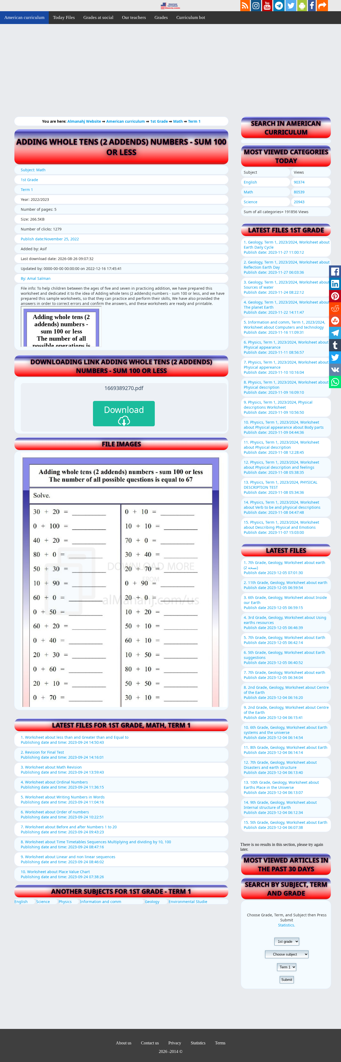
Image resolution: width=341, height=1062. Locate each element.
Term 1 (194, 121)
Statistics (198, 1043)
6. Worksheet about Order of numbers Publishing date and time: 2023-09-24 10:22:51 (62, 814)
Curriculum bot (190, 17)
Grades (161, 17)
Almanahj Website (84, 121)
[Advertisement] (160, 74)
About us (123, 1043)
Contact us (150, 1043)
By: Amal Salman (36, 278)
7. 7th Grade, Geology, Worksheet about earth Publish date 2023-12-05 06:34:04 (284, 675)
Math (178, 121)
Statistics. (286, 925)
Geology (152, 901)
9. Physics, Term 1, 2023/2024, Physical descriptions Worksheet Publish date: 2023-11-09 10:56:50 (278, 407)
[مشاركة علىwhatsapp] (335, 382)
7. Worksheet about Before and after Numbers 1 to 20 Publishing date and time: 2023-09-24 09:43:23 (69, 829)
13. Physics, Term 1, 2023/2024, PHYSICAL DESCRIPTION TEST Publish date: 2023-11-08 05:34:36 (280, 487)
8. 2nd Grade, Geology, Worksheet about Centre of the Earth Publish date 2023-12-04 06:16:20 (286, 692)
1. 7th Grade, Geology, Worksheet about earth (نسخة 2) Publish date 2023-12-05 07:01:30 (284, 567)
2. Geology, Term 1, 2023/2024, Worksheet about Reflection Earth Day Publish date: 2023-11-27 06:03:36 (287, 267)
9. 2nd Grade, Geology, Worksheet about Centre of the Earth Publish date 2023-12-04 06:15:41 (286, 712)
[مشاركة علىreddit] (335, 308)
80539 (299, 191)
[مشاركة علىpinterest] (335, 296)
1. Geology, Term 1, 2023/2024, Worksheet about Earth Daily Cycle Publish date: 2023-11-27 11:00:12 (287, 247)
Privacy (174, 1043)
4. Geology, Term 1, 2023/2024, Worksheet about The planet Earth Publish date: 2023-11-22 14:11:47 (287, 307)
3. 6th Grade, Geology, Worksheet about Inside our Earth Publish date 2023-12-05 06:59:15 (285, 602)
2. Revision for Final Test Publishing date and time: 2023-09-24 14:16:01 (62, 755)
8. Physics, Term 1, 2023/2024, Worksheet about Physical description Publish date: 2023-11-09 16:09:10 (286, 387)
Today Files (64, 17)
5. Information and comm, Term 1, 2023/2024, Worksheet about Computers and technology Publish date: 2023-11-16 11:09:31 (284, 327)
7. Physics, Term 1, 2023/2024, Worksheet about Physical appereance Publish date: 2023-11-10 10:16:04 (286, 367)
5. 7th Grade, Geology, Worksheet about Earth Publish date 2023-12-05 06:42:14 (284, 640)
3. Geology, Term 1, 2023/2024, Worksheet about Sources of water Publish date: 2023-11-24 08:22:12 (287, 287)
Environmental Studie (188, 901)
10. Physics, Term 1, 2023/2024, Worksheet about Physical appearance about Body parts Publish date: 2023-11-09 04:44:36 (284, 427)
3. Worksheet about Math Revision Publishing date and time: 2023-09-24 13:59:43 (62, 770)
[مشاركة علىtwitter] (335, 357)
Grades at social (98, 17)
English (21, 901)
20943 (299, 201)
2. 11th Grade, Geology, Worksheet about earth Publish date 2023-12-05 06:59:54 (285, 585)
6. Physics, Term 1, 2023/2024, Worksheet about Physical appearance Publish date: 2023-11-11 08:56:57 (286, 347)
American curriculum (24, 17)
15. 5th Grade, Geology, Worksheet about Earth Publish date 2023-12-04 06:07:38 (285, 825)
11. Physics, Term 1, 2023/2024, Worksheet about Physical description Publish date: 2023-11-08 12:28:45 (281, 447)
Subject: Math (33, 169)
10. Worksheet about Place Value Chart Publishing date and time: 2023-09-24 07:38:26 (62, 874)
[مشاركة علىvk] (335, 370)
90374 (299, 182)
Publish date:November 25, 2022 (50, 238)
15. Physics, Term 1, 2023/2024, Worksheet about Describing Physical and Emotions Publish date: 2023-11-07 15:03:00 (281, 527)
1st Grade (159, 121)
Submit (286, 980)
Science (43, 901)
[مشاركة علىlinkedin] (335, 284)
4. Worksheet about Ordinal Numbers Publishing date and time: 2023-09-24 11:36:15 (62, 784)
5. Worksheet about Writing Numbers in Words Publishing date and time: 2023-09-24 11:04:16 (63, 799)
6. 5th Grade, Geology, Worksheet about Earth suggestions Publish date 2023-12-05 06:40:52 (284, 657)
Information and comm (100, 901)
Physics (65, 901)
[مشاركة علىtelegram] (335, 333)
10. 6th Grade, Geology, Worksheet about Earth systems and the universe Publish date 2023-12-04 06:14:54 (285, 732)
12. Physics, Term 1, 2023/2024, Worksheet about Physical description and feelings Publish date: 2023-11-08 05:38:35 (281, 467)
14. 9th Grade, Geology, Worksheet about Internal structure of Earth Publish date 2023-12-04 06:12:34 (280, 807)
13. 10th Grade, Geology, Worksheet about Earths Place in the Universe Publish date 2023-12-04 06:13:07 (281, 787)
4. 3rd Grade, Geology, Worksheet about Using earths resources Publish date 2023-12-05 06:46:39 (285, 622)
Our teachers (134, 17)
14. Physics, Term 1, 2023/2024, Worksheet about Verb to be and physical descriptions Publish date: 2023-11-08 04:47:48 (282, 507)
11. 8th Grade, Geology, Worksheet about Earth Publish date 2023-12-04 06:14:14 (285, 750)
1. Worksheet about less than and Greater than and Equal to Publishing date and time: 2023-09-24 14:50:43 (74, 740)
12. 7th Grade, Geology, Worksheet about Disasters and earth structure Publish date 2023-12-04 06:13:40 (280, 767)
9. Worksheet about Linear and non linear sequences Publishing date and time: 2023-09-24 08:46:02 (68, 859)
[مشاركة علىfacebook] (335, 271)
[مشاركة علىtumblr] (335, 345)
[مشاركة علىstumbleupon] (335, 321)
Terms (220, 1043)
